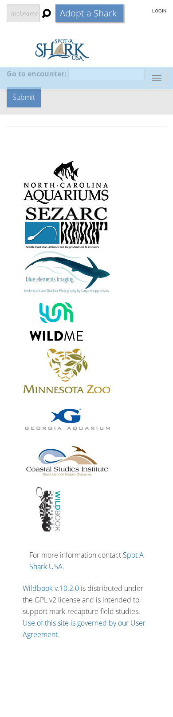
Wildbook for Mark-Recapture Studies (87, 49)
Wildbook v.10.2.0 (51, 588)
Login (159, 10)
